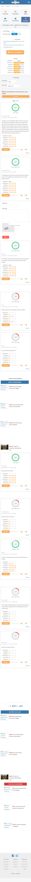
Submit (5, 237)
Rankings (6, 869)
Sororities (6, 866)
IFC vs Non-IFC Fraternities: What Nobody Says (15, 448)
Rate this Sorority (15, 52)
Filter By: (4, 81)
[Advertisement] (15, 685)
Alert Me (16, 96)
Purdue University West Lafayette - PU (15, 45)
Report (27, 153)
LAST (21, 706)
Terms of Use (25, 864)
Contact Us (15, 866)
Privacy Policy (25, 866)
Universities (6, 861)
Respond (6, 149)
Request (15, 864)
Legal (24, 869)
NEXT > (15, 706)
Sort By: (4, 85)
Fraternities (6, 864)
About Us (25, 861)
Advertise (15, 861)
